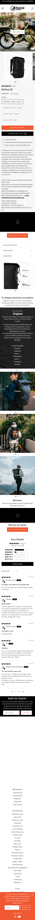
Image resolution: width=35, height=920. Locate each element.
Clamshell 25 (17, 793)
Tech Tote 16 (17, 804)
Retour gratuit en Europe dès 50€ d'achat (17, 145)
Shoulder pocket (17, 853)
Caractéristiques (10, 245)
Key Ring (17, 841)
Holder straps (17, 835)
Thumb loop (17, 879)
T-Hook (17, 876)
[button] (6, 86)
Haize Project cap (17, 832)
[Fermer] (32, 894)
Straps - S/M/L (17, 862)
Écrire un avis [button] (17, 564)
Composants (8, 250)
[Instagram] (15, 916)
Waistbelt (17, 882)
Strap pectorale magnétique (17, 868)
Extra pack (17, 823)
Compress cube (17, 820)
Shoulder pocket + (17, 856)
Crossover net (17, 826)
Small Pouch (17, 859)
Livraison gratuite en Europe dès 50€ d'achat (18, 142)
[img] (6, 577)
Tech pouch (17, 873)
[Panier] (32, 8)
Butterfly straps (17, 814)
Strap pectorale (17, 865)
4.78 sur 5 (23, 543)
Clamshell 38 (17, 796)
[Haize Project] (17, 8)
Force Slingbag (17, 829)
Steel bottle (17, 870)
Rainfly (17, 850)
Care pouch (17, 817)
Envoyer (25, 907)
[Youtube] (19, 916)
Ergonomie (7, 256)
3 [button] (18, 691)
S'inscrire (26, 712)
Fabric (4, 97)
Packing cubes (17, 847)
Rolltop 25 (17, 799)
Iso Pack (17, 838)
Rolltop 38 (17, 802)
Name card (17, 844)
